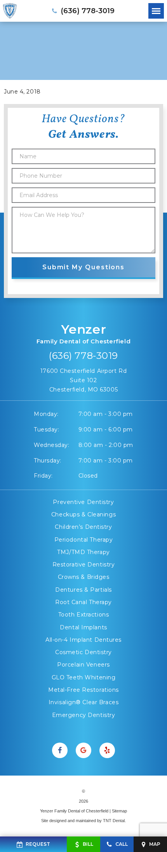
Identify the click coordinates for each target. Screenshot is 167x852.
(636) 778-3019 (83, 355)
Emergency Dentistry (83, 715)
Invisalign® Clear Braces (83, 702)
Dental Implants (83, 627)
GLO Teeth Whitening (84, 677)
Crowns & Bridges (84, 576)
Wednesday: (52, 445)
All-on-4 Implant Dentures (83, 639)
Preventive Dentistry (83, 502)
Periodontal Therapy (83, 539)
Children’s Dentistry (83, 526)
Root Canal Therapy (83, 602)
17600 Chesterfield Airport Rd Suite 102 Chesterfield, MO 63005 (83, 380)
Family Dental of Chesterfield (83, 333)
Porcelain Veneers (83, 664)
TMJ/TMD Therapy (83, 552)
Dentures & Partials (83, 589)
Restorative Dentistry (83, 564)
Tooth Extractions (83, 614)
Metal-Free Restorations (83, 689)
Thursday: (47, 460)
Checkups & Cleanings (83, 514)
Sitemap (119, 811)
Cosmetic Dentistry (83, 652)
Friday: (43, 475)
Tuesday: (46, 429)
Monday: (46, 413)
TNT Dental (114, 820)
